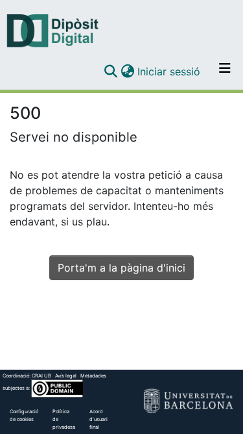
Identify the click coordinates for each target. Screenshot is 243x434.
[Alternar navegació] (225, 71)
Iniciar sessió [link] (169, 71)
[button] (110, 71)
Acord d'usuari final (98, 419)
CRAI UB (41, 376)
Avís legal (65, 376)
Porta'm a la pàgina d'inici (121, 267)
